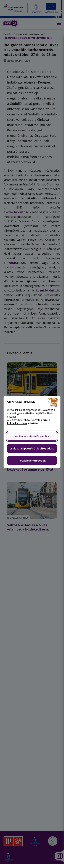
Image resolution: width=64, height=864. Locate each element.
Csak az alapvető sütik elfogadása (32, 448)
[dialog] (32, 432)
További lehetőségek (32, 460)
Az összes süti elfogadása (32, 436)
